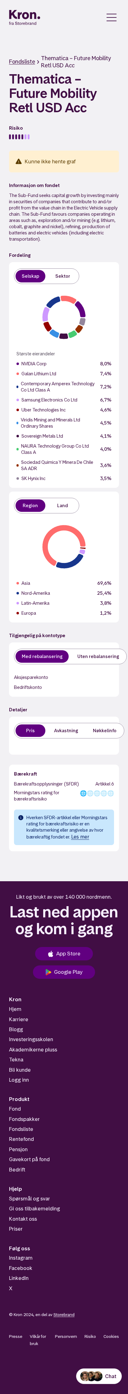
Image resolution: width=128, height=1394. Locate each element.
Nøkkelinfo (105, 730)
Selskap (30, 276)
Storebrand (64, 1314)
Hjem (15, 1009)
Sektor (62, 276)
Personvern (66, 1336)
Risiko (90, 1336)
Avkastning (66, 730)
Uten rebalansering (98, 656)
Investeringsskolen (31, 1039)
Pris (30, 730)
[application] (64, 317)
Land (62, 505)
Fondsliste (22, 61)
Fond (15, 1108)
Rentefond (21, 1139)
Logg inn (19, 1079)
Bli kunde (20, 1069)
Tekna (16, 1059)
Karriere (18, 1019)
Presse (15, 1336)
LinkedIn (19, 1278)
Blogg (16, 1029)
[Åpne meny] (111, 17)
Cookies (111, 1336)
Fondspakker (24, 1119)
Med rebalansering (42, 656)
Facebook (20, 1268)
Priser (16, 1228)
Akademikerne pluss (33, 1049)
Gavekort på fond (29, 1159)
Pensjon (18, 1149)
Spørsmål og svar (29, 1198)
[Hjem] (24, 17)
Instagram (21, 1257)
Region (30, 505)
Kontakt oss (23, 1218)
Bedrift (17, 1169)
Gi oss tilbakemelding (34, 1208)
